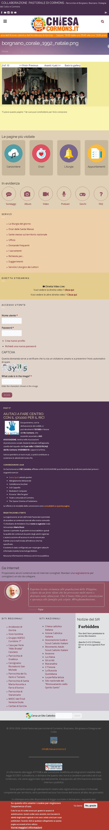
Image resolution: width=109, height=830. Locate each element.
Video (46, 203)
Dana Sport (14, 477)
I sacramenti (15, 250)
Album (27, 203)
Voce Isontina (16, 634)
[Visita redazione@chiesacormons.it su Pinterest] (12, 12)
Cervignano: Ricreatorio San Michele (17, 666)
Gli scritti (49, 660)
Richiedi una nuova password (20, 346)
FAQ (101, 203)
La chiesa (50, 656)
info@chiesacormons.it (54, 749)
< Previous (32, 65)
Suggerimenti (16, 261)
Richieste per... (16, 256)
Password (8, 327)
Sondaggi (11, 203)
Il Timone (50, 667)
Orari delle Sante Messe (21, 229)
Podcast (65, 203)
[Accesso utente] (106, 12)
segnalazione (82, 573)
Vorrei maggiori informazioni (26, 827)
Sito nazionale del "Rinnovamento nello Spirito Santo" (56, 684)
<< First (23, 65)
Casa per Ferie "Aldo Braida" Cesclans (16, 649)
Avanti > (48, 65)
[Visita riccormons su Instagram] (8, 12)
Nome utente (10, 315)
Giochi (83, 203)
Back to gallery (72, 65)
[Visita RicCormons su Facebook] (2, 12)
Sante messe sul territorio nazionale (28, 234)
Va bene (78, 805)
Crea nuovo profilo (15, 340)
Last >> (57, 65)
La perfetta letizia (54, 677)
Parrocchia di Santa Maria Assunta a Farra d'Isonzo (19, 684)
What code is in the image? (17, 376)
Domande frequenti (19, 245)
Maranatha (51, 663)
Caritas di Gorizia (18, 706)
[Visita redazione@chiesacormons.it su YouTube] (5, 12)
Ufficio (12, 240)
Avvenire (49, 653)
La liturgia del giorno (20, 223)
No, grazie (90, 805)
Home (5, 51)
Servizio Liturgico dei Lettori (23, 267)
